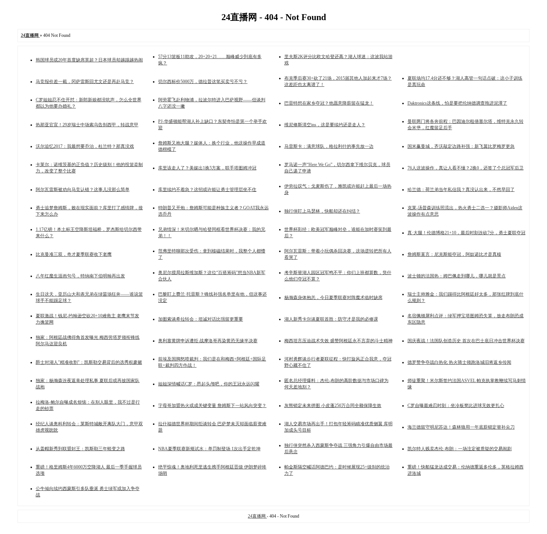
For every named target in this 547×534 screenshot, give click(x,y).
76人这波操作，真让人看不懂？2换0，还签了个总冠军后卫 (465, 168)
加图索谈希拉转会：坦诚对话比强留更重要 (200, 319)
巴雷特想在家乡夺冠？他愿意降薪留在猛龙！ (329, 103)
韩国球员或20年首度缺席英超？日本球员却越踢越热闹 (89, 60)
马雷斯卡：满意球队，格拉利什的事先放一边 (329, 146)
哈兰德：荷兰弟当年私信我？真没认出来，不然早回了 (461, 189)
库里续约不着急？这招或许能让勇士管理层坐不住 (207, 189)
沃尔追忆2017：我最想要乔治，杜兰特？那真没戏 (85, 146)
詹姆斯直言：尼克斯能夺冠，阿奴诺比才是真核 (454, 254)
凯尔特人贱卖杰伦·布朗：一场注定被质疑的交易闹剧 (459, 448)
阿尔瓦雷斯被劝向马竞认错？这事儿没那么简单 (82, 189)
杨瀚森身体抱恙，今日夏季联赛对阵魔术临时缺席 (333, 297)
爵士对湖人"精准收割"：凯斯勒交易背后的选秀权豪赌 (89, 362)
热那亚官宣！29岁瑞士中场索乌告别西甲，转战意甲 (87, 124)
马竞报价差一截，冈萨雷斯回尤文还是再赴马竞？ (85, 81)
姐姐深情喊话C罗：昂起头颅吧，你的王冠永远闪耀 (208, 384)
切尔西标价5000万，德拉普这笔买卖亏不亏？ (202, 81)
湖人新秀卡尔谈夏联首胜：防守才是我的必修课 (331, 319)
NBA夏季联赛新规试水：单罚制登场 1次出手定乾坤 (209, 448)
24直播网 (257, 516)
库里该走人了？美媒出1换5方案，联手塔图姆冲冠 (207, 168)
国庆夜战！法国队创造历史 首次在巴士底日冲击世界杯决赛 (466, 340)
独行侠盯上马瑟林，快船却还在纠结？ (322, 211)
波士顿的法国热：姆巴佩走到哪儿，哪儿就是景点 (456, 276)
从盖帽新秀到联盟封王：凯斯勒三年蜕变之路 (80, 448)
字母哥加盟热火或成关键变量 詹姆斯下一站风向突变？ (212, 405)
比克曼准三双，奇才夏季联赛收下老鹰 (74, 254)
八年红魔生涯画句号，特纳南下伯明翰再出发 (80, 276)
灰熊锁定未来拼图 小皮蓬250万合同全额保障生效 (332, 405)
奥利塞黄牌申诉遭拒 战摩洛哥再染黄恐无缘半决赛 (207, 340)
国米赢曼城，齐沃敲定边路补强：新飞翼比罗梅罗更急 (461, 146)
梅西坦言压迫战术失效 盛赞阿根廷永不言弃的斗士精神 (338, 340)
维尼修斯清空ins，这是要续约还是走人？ (324, 124)
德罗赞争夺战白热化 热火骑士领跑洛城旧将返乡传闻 (459, 362)
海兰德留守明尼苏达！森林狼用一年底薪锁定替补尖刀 (461, 427)
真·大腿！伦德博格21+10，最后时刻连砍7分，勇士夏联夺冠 (466, 232)
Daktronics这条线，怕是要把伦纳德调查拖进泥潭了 (457, 103)
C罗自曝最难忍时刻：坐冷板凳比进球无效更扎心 (455, 405)
